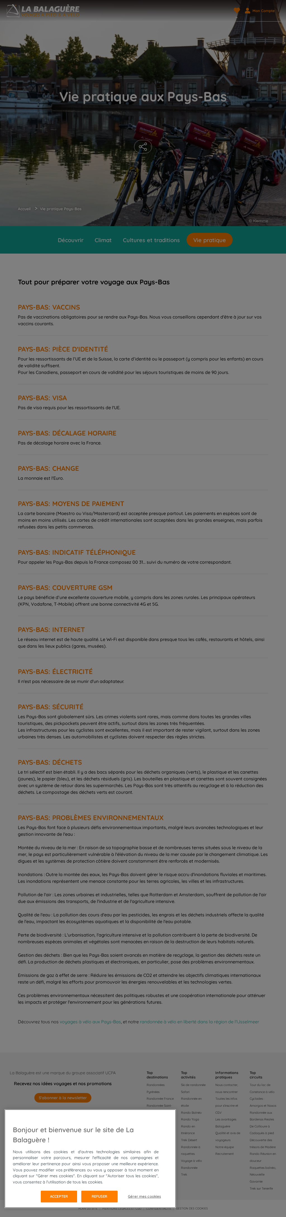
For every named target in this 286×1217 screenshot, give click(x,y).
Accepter (59, 1196)
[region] (90, 1158)
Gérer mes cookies (144, 1196)
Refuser (100, 1196)
